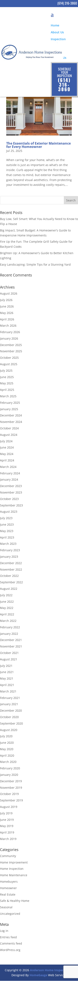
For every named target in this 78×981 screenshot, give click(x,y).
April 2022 (7, 614)
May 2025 (6, 383)
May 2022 (6, 608)
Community (8, 856)
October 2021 (9, 653)
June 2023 (7, 524)
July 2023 (6, 518)
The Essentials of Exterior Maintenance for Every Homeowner (38, 145)
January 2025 (9, 409)
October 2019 (9, 794)
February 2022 (10, 627)
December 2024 (11, 415)
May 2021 (6, 678)
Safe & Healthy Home (14, 901)
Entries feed (8, 937)
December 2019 (11, 781)
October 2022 (9, 576)
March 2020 (8, 762)
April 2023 (7, 537)
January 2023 (9, 557)
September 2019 (11, 800)
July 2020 (6, 736)
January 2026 (9, 338)
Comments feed (11, 943)
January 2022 (9, 634)
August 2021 (8, 659)
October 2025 (9, 358)
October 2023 (9, 499)
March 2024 (8, 467)
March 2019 (8, 839)
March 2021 (8, 691)
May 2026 (6, 313)
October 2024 (9, 428)
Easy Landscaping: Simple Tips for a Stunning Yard (35, 264)
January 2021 (9, 704)
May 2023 (6, 531)
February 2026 (10, 332)
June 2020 (7, 743)
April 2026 (7, 319)
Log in (4, 931)
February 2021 (10, 698)
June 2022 (7, 602)
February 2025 (10, 403)
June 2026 (7, 306)
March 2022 (8, 621)
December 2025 (11, 345)
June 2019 (7, 820)
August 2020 (8, 730)
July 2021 (6, 666)
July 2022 (6, 595)
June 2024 (7, 447)
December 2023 (11, 486)
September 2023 (11, 505)
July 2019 (6, 813)
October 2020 (9, 717)
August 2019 (8, 807)
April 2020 (7, 755)
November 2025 (11, 351)
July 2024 (6, 441)
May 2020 (6, 749)
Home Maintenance (13, 875)
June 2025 (7, 377)
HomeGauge (38, 975)
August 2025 (8, 364)
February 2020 (10, 768)
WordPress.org (10, 950)
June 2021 (7, 672)
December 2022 (11, 563)
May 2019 (6, 826)
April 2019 (7, 832)
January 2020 (9, 775)
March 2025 (8, 396)
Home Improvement (14, 862)
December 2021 (11, 640)
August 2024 (8, 435)
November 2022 (11, 569)
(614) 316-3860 (67, 3)
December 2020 (11, 710)
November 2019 (11, 788)
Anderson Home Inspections (50, 970)
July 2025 (6, 370)
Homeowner (8, 888)
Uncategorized (10, 914)
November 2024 (11, 422)
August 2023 (8, 512)
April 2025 (7, 390)
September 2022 (11, 582)
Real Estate (7, 894)
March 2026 (8, 325)
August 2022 (8, 589)
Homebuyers (9, 882)
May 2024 (6, 454)
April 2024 (7, 460)
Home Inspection (12, 869)
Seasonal (6, 907)
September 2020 (11, 723)
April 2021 (7, 685)
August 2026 (8, 293)
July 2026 (6, 300)
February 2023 (10, 550)
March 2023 (8, 544)
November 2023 (11, 492)
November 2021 (11, 646)
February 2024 (10, 473)
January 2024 (9, 479)
